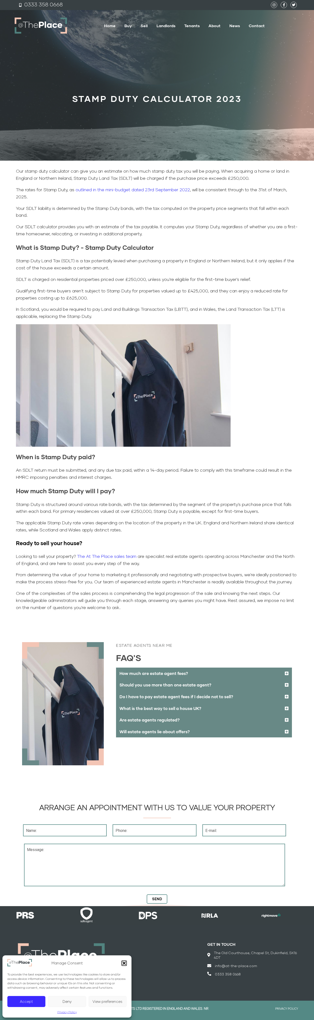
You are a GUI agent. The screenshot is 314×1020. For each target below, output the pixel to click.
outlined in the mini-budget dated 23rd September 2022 (133, 189)
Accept (26, 1001)
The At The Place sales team (106, 556)
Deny (67, 1001)
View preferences (107, 1001)
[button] (124, 963)
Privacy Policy (67, 1012)
